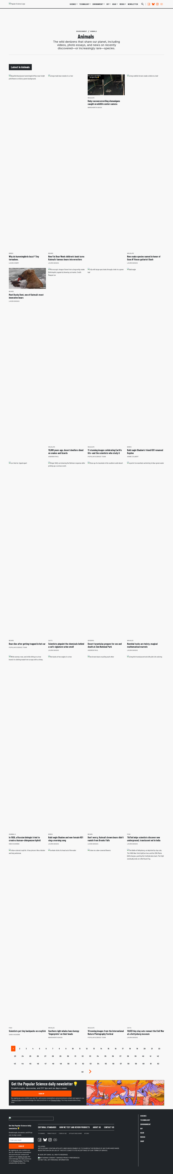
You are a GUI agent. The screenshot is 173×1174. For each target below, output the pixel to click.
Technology (84, 4)
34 (98, 1056)
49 (61, 1063)
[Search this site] (142, 4)
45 (30, 1063)
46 (38, 1063)
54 (98, 1063)
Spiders (91, 640)
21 (152, 1048)
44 (23, 1063)
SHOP (142, 1141)
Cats (50, 640)
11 (79, 1048)
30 (68, 1056)
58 (128, 1063)
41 (150, 1056)
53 (91, 1063)
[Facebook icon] (39, 1139)
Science (73, 4)
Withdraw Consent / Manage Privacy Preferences (60, 1158)
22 (159, 1048)
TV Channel (41, 1133)
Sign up (41, 1093)
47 (45, 1063)
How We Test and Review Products (74, 1127)
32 (83, 1056)
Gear (114, 4)
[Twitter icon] (44, 1139)
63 (82, 1072)
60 (143, 1063)
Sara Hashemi (14, 1034)
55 (106, 1063)
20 (144, 1048)
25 (30, 1056)
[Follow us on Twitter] (153, 4)
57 (121, 1063)
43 (15, 1063)
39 (135, 1056)
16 (115, 1048)
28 (53, 1056)
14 (101, 1048)
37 (120, 1056)
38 (128, 1056)
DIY (108, 4)
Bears (50, 253)
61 (151, 1063)
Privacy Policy (55, 1100)
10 (73, 1048)
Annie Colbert (133, 456)
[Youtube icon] (55, 1139)
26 (38, 1056)
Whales (130, 640)
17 (123, 1048)
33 (90, 1056)
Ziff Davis (47, 1155)
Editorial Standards (47, 1127)
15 (108, 1048)
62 (158, 1063)
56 (113, 1063)
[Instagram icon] (50, 1139)
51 (75, 1063)
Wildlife (91, 98)
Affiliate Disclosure (75, 1133)
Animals (93, 31)
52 (83, 1063)
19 (137, 1048)
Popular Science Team (97, 456)
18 (130, 1048)
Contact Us (109, 1127)
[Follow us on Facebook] (149, 4)
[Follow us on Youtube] (161, 4)
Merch (142, 1137)
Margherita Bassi (95, 107)
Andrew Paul (53, 456)
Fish (128, 834)
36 (113, 1056)
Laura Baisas (53, 263)
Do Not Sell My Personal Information (53, 1160)
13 (94, 1048)
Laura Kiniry (14, 263)
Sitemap (86, 1133)
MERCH (122, 4)
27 (45, 1056)
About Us (97, 1127)
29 (60, 1056)
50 (68, 1063)
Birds (11, 253)
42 (158, 1056)
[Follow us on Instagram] (157, 4)
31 (75, 1056)
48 (53, 1063)
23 (15, 1056)
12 (87, 1048)
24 (23, 1056)
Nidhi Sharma (14, 844)
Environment (98, 4)
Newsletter (133, 4)
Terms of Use (16, 1100)
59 (136, 1063)
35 (105, 1056)
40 (143, 1056)
